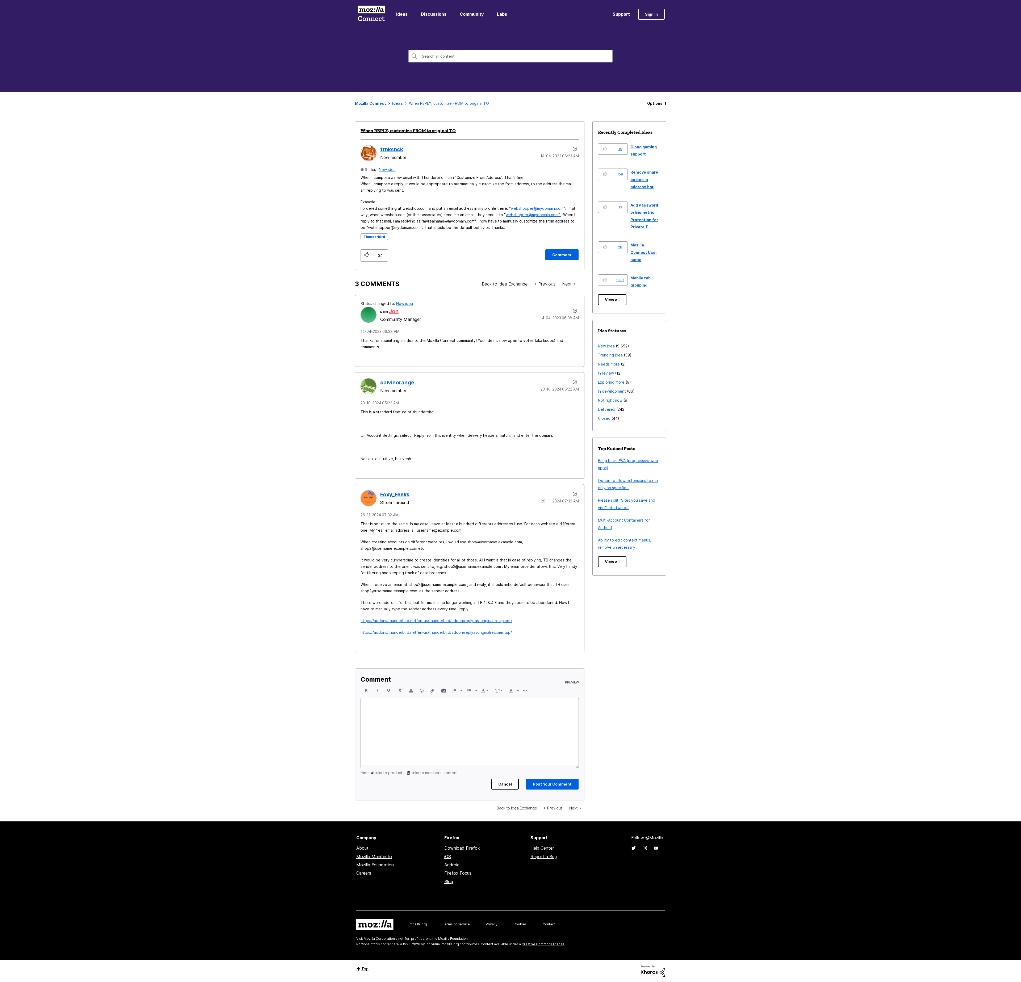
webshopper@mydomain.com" (533, 214)
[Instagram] (644, 848)
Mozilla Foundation (375, 864)
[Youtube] (656, 848)
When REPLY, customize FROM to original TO (408, 130)
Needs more (609, 364)
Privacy (491, 924)
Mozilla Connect (371, 14)
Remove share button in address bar (644, 179)
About (362, 848)
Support (621, 14)
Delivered (606, 409)
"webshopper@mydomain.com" (537, 208)
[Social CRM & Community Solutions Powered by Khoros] (653, 970)
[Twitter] (633, 848)
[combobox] (510, 56)
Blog (448, 881)
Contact (549, 924)
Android (452, 864)
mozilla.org (418, 924)
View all (612, 299)
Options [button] (655, 103)
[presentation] (366, 690)
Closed (604, 418)
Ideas (402, 14)
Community (472, 14)
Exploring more (611, 382)
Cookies (520, 924)
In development (612, 391)
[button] (367, 255)
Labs (502, 14)
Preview (572, 682)
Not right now (610, 400)
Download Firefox (462, 848)
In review (606, 373)
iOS (447, 856)
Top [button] (365, 969)
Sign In (651, 14)
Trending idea (610, 355)
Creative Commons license (543, 944)
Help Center (542, 848)
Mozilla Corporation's (380, 939)
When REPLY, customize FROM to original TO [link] (449, 103)
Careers (363, 873)
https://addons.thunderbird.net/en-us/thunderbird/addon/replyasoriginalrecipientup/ (436, 632)
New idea (387, 169)
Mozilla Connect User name (643, 252)
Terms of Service (456, 924)
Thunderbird (374, 237)
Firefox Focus (457, 873)
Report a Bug (543, 856)
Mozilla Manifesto (374, 856)
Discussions (433, 14)
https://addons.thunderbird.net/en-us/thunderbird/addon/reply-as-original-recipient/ (436, 620)
